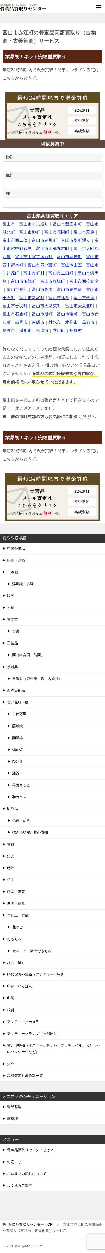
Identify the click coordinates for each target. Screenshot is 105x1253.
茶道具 (12, 667)
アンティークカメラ (23, 1022)
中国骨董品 (16, 548)
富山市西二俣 (15, 240)
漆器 (15, 773)
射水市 (54, 322)
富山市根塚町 (52, 281)
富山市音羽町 (15, 306)
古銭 (10, 844)
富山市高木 (42, 289)
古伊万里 (19, 714)
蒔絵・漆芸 (16, 892)
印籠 (10, 998)
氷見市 (71, 322)
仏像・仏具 (21, 820)
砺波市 (9, 330)
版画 (10, 596)
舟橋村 (75, 330)
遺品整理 (14, 1107)
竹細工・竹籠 (18, 915)
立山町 (59, 330)
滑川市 (25, 330)
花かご (17, 927)
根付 (10, 1010)
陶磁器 (17, 738)
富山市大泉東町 (46, 306)
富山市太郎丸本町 (52, 248)
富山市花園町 (56, 232)
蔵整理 (12, 1119)
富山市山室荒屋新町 (34, 257)
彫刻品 (12, 809)
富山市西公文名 (84, 281)
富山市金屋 (84, 298)
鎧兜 (10, 856)
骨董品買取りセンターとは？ (30, 1150)
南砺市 (38, 322)
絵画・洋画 (16, 560)
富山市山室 (71, 265)
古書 (15, 631)
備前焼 (17, 749)
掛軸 (10, 608)
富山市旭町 (42, 314)
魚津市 (42, 330)
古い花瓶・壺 (18, 702)
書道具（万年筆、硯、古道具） (37, 679)
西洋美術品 (16, 690)
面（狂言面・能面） (28, 655)
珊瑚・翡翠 (16, 903)
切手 (10, 880)
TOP (30, 1224)
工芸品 (12, 643)
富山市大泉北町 (80, 306)
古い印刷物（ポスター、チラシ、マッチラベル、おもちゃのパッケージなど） (53, 1048)
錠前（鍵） (16, 963)
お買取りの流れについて (26, 1174)
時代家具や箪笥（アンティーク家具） (37, 974)
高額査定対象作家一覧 (25, 1075)
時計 (10, 868)
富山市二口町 (60, 273)
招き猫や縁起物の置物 (30, 832)
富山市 (9, 224)
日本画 (12, 572)
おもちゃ (14, 939)
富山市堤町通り (75, 240)
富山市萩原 (84, 232)
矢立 (10, 1064)
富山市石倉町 (15, 314)
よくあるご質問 (19, 1185)
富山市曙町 (67, 314)
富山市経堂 (58, 298)
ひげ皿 (17, 761)
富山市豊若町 (69, 257)
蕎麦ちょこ (21, 785)
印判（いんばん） (21, 986)
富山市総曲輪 (69, 289)
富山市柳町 (29, 232)
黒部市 (88, 322)
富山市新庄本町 (67, 224)
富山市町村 (33, 273)
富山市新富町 (31, 298)
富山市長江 (17, 289)
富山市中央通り (34, 224)
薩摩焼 (17, 726)
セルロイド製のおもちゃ (31, 951)
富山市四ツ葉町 (42, 265)
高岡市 (21, 322)
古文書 (12, 619)
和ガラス (19, 797)
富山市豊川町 (44, 240)
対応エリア (16, 1162)
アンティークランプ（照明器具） (34, 1033)
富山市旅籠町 (23, 281)
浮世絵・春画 (23, 584)
